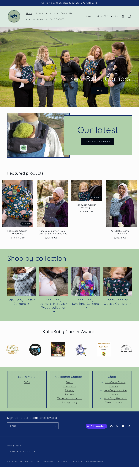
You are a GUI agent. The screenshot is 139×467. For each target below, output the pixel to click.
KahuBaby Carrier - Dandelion (121, 232)
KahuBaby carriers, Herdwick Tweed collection (53, 303)
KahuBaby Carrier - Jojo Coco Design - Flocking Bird (52, 232)
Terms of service (77, 461)
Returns (69, 394)
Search (69, 382)
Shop (100, 90)
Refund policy (47, 461)
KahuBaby (18, 461)
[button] (39, 13)
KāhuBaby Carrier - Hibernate (18, 232)
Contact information (94, 461)
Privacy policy (69, 402)
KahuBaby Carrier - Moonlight (86, 206)
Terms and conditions (69, 398)
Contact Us (69, 386)
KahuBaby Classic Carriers (21, 302)
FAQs (27, 382)
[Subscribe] (55, 425)
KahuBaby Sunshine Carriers (85, 302)
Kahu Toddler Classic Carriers (116, 302)
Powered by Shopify (31, 461)
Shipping (69, 390)
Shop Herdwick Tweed (98, 141)
